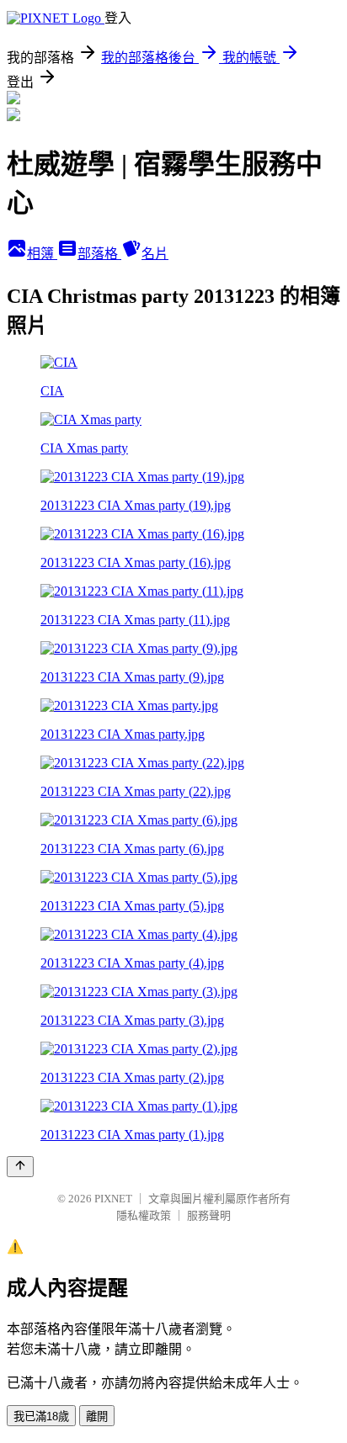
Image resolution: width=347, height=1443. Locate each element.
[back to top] (20, 1166)
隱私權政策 (143, 1215)
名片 (154, 254)
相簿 (42, 254)
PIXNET (113, 1198)
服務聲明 (209, 1215)
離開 (97, 1416)
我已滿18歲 (41, 1416)
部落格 (99, 254)
